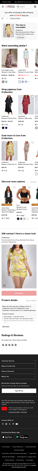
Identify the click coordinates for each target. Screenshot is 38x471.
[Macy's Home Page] (10, 6)
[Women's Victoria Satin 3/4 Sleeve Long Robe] (9, 104)
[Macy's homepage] (2, 18)
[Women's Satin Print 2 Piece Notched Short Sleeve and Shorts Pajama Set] (9, 151)
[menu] (3, 6)
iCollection (19, 30)
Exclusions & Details (14, 412)
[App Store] (7, 437)
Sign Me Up (19, 391)
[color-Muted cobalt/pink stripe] (26, 82)
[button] (6, 18)
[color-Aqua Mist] (6, 82)
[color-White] (36, 174)
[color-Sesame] (24, 219)
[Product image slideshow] (19, 266)
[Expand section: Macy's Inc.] (19, 376)
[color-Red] (3, 82)
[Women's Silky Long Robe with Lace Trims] (26, 104)
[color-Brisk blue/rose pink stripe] (23, 82)
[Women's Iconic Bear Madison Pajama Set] (9, 58)
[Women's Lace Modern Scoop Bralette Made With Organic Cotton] (24, 194)
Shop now (25, 15)
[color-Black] (3, 128)
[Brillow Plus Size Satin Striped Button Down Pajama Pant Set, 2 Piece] (26, 151)
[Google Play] (22, 437)
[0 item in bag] (35, 6)
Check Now (24, 412)
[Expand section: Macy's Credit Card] (19, 366)
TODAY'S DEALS (6, 2)
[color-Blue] (6, 128)
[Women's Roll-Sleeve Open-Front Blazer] (9, 194)
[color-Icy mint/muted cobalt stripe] (20, 82)
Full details (20, 37)
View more (5, 326)
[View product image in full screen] (4, 285)
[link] (9, 76)
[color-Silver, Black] (36, 128)
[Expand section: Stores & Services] (19, 371)
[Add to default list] (32, 50)
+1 (28, 81)
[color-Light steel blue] (21, 219)
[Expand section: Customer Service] (19, 360)
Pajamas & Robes (15, 18)
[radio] (3, 81)
